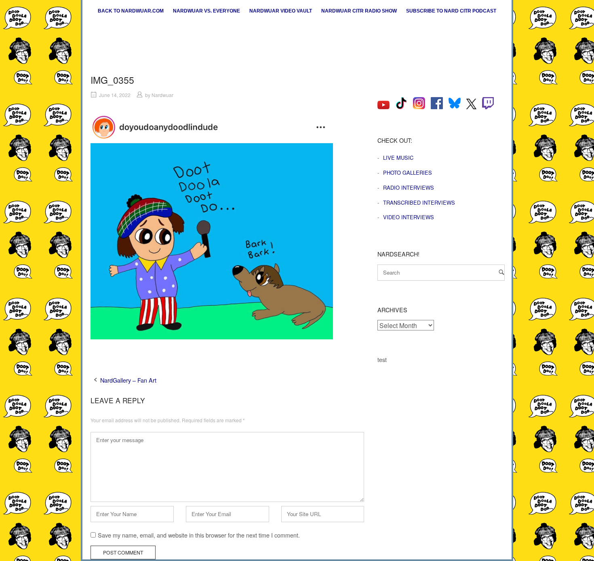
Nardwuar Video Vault (280, 10)
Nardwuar (162, 94)
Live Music (398, 157)
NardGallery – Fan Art (128, 380)
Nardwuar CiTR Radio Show (359, 10)
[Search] (501, 272)
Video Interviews (408, 217)
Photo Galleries (407, 172)
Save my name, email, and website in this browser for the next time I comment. (199, 535)
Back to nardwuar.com (131, 10)
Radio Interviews (408, 187)
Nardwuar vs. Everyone (206, 10)
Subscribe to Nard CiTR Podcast (451, 10)
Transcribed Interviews (419, 202)
